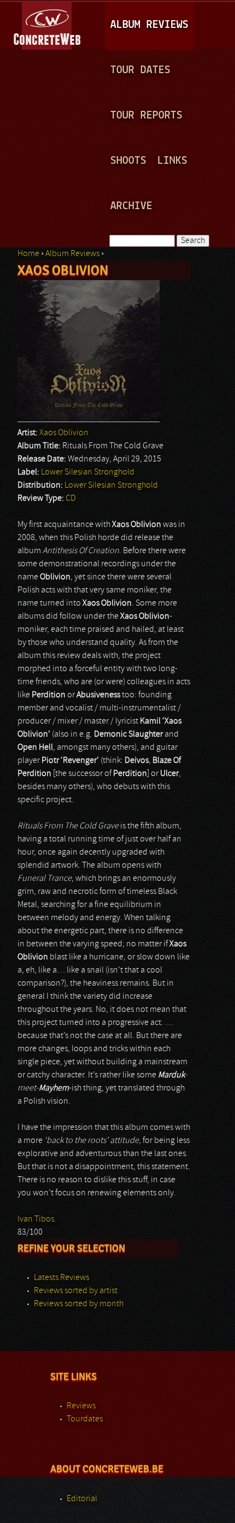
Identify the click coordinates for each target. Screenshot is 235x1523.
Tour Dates (140, 70)
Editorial (82, 1499)
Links (172, 161)
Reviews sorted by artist (76, 1291)
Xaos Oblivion (64, 433)
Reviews (81, 1406)
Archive (131, 206)
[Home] (48, 24)
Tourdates (85, 1419)
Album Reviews (149, 25)
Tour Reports (146, 115)
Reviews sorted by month (79, 1304)
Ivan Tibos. (36, 1219)
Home (28, 254)
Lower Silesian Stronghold (87, 472)
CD (71, 498)
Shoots (128, 161)
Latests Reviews (61, 1277)
